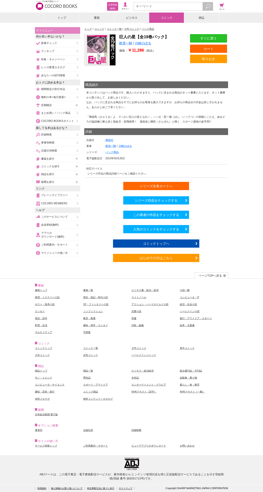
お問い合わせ (187, 445)
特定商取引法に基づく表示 (100, 488)
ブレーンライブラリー (54, 195)
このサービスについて (54, 216)
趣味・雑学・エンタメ (95, 325)
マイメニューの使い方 (54, 252)
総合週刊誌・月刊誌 (191, 370)
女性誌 (135, 377)
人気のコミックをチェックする (156, 229)
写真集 (87, 332)
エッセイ (40, 311)
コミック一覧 (90, 348)
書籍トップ (41, 290)
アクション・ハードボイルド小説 (150, 304)
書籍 (97, 17)
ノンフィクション (93, 311)
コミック (166, 17)
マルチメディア (43, 332)
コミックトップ (43, 348)
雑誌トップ (41, 370)
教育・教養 (89, 318)
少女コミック (42, 355)
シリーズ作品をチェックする (156, 200)
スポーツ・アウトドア (95, 384)
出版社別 (88, 430)
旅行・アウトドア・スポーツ (196, 318)
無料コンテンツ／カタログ (98, 398)
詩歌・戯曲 (138, 325)
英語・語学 (41, 318)
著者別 (38, 430)
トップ (62, 17)
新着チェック (49, 43)
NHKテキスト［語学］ (144, 391)
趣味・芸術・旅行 (45, 391)
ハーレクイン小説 (190, 311)
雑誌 (201, 17)
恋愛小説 (136, 311)
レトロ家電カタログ (53, 67)
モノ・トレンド (43, 377)
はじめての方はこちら (156, 258)
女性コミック (90, 355)
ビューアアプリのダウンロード (149, 445)
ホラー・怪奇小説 (45, 304)
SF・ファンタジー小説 (95, 304)
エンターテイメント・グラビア (149, 384)
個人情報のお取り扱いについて (67, 488)
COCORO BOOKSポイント (57, 120)
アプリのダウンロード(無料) (52, 234)
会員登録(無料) (50, 224)
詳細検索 (46, 134)
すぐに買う (208, 38)
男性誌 (87, 377)
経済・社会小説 (188, 304)
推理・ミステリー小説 (47, 297)
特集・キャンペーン (53, 59)
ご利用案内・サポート (54, 244)
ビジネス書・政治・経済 (145, 290)
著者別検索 (47, 142)
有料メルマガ (42, 398)
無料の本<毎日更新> (53, 97)
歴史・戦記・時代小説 (95, 297)
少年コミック (139, 348)
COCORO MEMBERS (54, 203)
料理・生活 (41, 325)
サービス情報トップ (46, 445)
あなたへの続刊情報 (53, 75)
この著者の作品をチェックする (156, 215)
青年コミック (187, 348)
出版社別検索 (49, 150)
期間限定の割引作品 (53, 89)
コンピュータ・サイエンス (50, 384)
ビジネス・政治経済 (143, 370)
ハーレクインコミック (144, 355)
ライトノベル (139, 297)
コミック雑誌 (90, 391)
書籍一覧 (88, 290)
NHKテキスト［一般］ (192, 391)
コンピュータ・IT (189, 297)
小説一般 (185, 290)
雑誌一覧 (88, 370)
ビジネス (131, 17)
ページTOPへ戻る (210, 275)
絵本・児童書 (187, 325)
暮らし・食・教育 (190, 384)
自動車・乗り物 (188, 377)
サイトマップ (125, 488)
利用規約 (41, 488)
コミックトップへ (156, 243)
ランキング (47, 51)
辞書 (134, 318)
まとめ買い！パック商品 (55, 112)
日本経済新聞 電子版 (46, 414)
